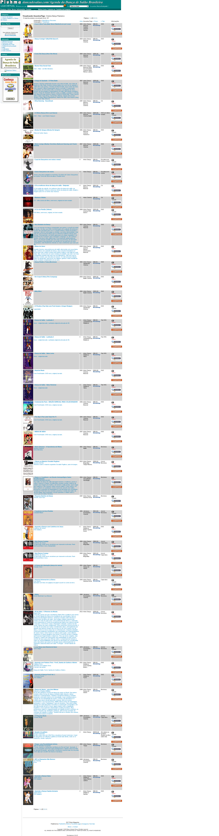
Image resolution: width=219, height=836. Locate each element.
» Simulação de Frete (7, 44)
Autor (47, 22)
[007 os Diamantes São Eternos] (28, 774)
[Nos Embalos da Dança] (28, 237)
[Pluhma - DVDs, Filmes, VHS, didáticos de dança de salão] (51, 3)
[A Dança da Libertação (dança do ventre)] (28, 578)
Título (44, 22)
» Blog (3, 47)
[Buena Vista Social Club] (28, 79)
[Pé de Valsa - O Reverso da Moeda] (28, 624)
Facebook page (76, 824)
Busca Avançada (102, 6)
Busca (13, 9)
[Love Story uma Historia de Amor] (28, 661)
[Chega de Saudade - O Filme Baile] (28, 94)
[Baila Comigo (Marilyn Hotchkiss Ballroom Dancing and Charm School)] (28, 158)
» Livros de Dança (7, 17)
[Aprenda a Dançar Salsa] (28, 789)
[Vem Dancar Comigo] (28, 549)
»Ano (81, 21)
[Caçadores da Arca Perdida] (28, 525)
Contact (75, 827)
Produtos (3, 9)
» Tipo (103, 21)
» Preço (95, 21)
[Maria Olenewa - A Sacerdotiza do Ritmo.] (28, 459)
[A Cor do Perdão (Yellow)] (28, 223)
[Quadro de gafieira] (28, 738)
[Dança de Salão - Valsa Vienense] (28, 400)
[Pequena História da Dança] (28, 509)
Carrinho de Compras (63, 9)
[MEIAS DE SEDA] (28, 445)
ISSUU (68, 824)
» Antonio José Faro (43, 496)
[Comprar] (116, 64)
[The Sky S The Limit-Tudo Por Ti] (28, 430)
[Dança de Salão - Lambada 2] (28, 351)
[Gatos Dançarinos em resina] (28, 183)
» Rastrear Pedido (6, 43)
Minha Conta (42, 9)
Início (9, 9)
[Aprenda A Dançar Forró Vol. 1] (28, 687)
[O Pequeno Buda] (28, 730)
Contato (28, 9)
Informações (20, 9)
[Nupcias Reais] (28, 383)
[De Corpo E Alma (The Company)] (28, 289)
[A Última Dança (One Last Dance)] (28, 128)
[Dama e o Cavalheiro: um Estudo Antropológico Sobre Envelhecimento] (28, 490)
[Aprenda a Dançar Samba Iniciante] (28, 804)
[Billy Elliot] (28, 304)
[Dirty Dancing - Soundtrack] (28, 109)
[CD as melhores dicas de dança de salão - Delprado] (28, 194)
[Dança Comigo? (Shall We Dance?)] (28, 52)
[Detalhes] (116, 30)
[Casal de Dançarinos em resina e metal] (28, 170)
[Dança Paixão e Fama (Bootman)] (28, 275)
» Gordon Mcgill (40, 716)
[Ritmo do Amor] (28, 259)
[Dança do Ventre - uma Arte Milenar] (28, 703)
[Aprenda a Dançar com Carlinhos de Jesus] (28, 539)
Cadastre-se (51, 9)
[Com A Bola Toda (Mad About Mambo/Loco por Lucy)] (28, 37)
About (69, 827)
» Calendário (5, 49)
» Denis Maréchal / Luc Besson (43, 595)
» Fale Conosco (6, 50)
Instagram (85, 824)
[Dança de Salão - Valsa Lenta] (28, 368)
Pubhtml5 (62, 824)
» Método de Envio (7, 41)
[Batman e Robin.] (28, 206)
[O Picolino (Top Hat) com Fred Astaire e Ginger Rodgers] (28, 318)
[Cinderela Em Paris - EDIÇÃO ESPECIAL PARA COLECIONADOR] (28, 415)
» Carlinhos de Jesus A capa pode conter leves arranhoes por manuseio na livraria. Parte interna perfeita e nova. (54, 556)
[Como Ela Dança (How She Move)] (28, 62)
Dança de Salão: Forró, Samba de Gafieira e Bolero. (50, 670)
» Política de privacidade (8, 46)
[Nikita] (28, 610)
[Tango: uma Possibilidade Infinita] (28, 757)
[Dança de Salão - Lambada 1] (28, 335)
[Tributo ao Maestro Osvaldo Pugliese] (28, 475)
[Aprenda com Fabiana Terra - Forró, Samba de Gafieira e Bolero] (28, 671)
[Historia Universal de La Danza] (28, 592)
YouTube (92, 824)
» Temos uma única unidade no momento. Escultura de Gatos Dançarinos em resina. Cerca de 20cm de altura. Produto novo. (56, 174)
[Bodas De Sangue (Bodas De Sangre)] (28, 142)
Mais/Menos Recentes (49, 20)
